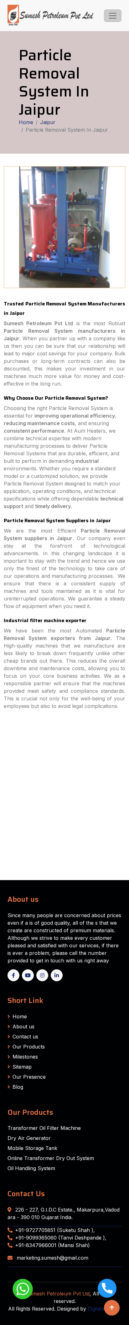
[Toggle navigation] (112, 15)
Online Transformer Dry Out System (51, 1158)
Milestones (25, 1057)
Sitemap (22, 1067)
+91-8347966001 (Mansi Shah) (52, 1245)
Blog (18, 1087)
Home (26, 122)
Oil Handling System (31, 1168)
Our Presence (29, 1077)
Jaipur (47, 122)
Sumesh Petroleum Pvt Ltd (58, 1293)
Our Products (29, 1046)
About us (23, 1026)
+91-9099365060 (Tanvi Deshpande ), (60, 1238)
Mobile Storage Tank (32, 1148)
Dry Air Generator (29, 1138)
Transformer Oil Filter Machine (44, 1128)
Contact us (25, 1036)
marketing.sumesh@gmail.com (51, 1258)
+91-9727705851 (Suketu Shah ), (55, 1230)
